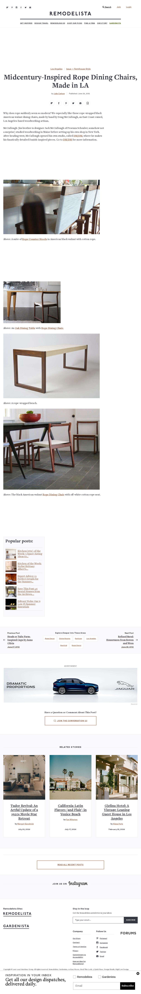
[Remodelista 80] (12, 7)
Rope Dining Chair (53, 494)
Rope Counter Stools (34, 239)
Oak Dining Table (25, 328)
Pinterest (103, 938)
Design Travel (41, 23)
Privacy (75, 951)
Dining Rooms (64, 638)
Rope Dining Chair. (52, 328)
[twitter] (73, 103)
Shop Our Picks (74, 23)
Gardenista (115, 23)
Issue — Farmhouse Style (78, 69)
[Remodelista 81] (16, 7)
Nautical (63, 645)
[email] (80, 103)
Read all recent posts (70, 865)
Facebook (104, 947)
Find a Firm (89, 23)
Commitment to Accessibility (79, 956)
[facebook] (59, 103)
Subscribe (128, 985)
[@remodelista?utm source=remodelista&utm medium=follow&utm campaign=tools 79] (7, 7)
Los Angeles (56, 69)
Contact (76, 942)
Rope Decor (50, 638)
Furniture (78, 638)
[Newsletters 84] (30, 7)
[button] (106, 7)
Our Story (102, 23)
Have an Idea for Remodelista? (79, 963)
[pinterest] (66, 103)
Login (128, 7)
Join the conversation (72, 721)
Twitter (103, 952)
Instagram (104, 943)
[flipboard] (52, 103)
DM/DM (78, 136)
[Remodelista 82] (21, 7)
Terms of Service (79, 946)
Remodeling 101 (57, 23)
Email (102, 956)
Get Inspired (26, 23)
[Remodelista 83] (26, 7)
